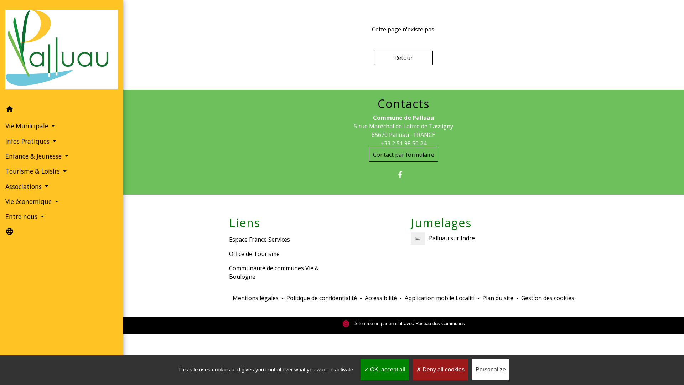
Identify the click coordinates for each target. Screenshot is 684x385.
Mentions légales (256, 298)
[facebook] (403, 174)
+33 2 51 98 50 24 (403, 143)
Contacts (404, 104)
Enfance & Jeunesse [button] (34, 156)
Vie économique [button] (29, 201)
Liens (244, 223)
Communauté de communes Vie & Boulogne (274, 272)
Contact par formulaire (403, 155)
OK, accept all (387, 369)
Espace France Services (259, 239)
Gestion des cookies (547, 298)
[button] (61, 110)
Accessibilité (381, 298)
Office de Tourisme (254, 254)
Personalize (491, 369)
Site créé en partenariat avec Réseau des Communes (409, 323)
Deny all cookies (443, 369)
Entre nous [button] (22, 216)
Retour (403, 58)
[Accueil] (61, 51)
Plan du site (497, 298)
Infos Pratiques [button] (28, 141)
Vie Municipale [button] (27, 126)
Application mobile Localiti (440, 298)
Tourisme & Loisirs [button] (33, 171)
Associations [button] (24, 186)
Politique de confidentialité (321, 298)
